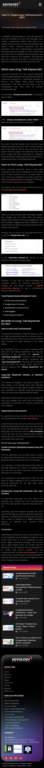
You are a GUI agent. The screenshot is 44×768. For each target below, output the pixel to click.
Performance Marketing (13, 728)
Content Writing (10, 706)
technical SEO (16, 179)
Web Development (11, 701)
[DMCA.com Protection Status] (8, 750)
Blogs (6, 680)
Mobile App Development (14, 717)
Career (7, 686)
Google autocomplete (16, 190)
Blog (8, 27)
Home (4, 27)
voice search (32, 418)
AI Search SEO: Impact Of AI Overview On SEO (27, 599)
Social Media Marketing (13, 712)
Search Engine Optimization (15, 709)
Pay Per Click (9, 714)
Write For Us (8, 691)
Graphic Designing (11, 725)
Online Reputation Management (16, 720)
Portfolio (7, 677)
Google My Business (12, 723)
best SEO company (28, 552)
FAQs (29, 766)
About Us (7, 675)
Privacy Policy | (21, 766)
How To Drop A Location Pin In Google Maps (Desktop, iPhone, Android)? (28, 640)
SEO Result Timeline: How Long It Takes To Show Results (26, 626)
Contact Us (8, 683)
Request (7, 688)
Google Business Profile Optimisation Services (26, 574)
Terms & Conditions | (9, 766)
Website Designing (11, 703)
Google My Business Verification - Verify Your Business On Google (26, 612)
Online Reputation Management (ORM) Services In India (28, 587)
